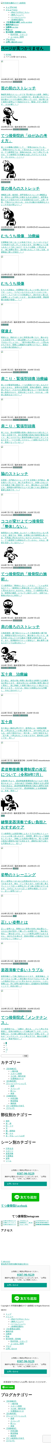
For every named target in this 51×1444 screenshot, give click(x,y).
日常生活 (9, 1149)
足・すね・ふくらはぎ (15, 1136)
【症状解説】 (11, 1069)
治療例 (8, 1334)
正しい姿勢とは (14, 922)
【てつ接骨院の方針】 (22, 515)
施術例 (13, 1103)
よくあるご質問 (17, 37)
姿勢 (7, 1158)
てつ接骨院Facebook (14, 1205)
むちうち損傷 (12, 283)
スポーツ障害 (16, 1074)
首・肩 (8, 1123)
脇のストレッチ (14, 474)
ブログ (8, 1346)
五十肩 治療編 (14, 674)
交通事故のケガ (7, 230)
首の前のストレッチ (18, 88)
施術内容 (9, 1331)
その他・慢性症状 (20, 129)
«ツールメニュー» (18, 17)
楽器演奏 (9, 1153)
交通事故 (9, 1156)
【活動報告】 (11, 1096)
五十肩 (6, 722)
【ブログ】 (10, 1108)
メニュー (9, 1317)
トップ (8, 1314)
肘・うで (9, 1126)
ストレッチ (17, 82)
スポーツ (9, 1151)
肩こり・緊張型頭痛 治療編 (24, 379)
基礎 (3, 816)
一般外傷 (5, 325)
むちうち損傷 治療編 (20, 236)
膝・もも (9, 1133)
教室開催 (14, 1101)
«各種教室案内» (17, 20)
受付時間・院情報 (13, 1339)
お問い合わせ (11, 1349)
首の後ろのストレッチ (20, 188)
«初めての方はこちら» (19, 12)
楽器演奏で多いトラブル (22, 970)
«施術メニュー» (17, 15)
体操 (12, 1093)
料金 (7, 1336)
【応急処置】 (11, 1081)
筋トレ (16, 868)
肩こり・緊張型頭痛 (18, 426)
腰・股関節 (10, 1131)
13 (7, 1049)
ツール (8, 1161)
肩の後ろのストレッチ (20, 627)
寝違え (6, 331)
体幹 (7, 1121)
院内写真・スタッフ (19, 35)
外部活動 (14, 1098)
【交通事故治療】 (13, 1329)
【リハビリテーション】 (16, 1084)
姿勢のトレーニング (18, 875)
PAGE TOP (47, 1398)
